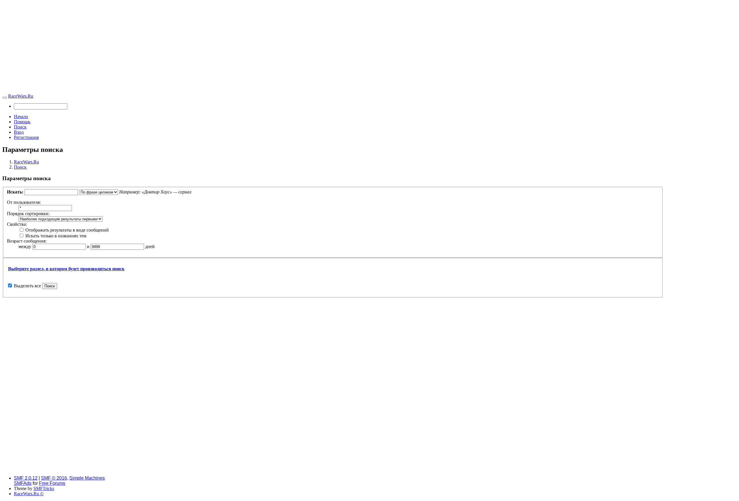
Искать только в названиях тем (55, 235)
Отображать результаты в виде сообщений (66, 230)
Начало (21, 116)
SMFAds (22, 483)
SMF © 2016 (54, 478)
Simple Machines (87, 478)
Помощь (22, 121)
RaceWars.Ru (20, 96)
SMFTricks (43, 488)
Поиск (20, 126)
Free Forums (52, 483)
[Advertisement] (369, 48)
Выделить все (27, 285)
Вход (19, 132)
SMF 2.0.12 (26, 478)
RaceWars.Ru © (29, 493)
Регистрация (26, 137)
